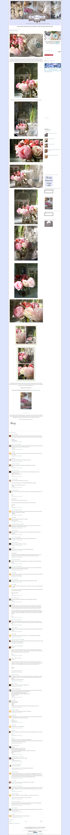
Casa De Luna (13, 627)
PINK (16, 797)
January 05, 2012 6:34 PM (16, 545)
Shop (21, 26)
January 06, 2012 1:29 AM (16, 655)
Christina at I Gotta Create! (15, 509)
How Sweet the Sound (35, 390)
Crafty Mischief (13, 542)
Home (18, 26)
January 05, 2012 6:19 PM (16, 515)
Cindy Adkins (13, 530)
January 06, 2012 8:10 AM (16, 697)
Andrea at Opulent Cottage (15, 444)
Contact (38, 26)
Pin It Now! (10, 32)
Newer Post (10, 821)
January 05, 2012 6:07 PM (16, 487)
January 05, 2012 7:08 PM (16, 570)
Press (27, 26)
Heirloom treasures (14, 709)
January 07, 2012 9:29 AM (16, 783)
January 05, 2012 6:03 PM (16, 441)
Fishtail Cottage (13, 579)
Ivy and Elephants (14, 490)
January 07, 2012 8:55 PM (16, 805)
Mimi (12, 814)
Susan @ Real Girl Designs (15, 764)
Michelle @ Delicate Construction (16, 756)
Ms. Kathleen (13, 683)
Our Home (43, 26)
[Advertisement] (53, 80)
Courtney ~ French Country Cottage (16, 639)
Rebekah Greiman (14, 674)
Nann (12, 604)
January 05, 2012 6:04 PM (16, 449)
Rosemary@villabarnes (14, 559)
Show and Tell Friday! (13, 30)
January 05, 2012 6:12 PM (16, 496)
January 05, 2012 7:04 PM (16, 563)
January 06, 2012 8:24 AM (16, 707)
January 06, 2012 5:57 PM (16, 735)
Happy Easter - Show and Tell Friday (52, 155)
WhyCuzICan (13, 479)
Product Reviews (49, 26)
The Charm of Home (14, 463)
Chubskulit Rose (13, 793)
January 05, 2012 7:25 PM (16, 576)
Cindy (12, 730)
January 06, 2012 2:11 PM (16, 712)
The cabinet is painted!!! (51, 144)
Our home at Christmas (50, 138)
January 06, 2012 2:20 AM (16, 672)
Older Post (41, 821)
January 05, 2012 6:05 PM (16, 467)
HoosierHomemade (14, 470)
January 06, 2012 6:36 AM (16, 686)
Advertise (34, 26)
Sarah (12, 547)
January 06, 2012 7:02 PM (16, 754)
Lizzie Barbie (13, 807)
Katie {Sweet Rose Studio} (15, 619)
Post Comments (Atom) (16, 823)
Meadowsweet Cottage (14, 801)
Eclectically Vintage (14, 597)
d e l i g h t (13, 780)
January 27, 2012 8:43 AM (16, 817)
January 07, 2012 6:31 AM (16, 769)
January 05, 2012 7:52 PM (16, 601)
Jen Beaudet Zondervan (14, 688)
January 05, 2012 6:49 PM (16, 557)
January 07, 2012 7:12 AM (16, 778)
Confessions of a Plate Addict (15, 566)
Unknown (12, 517)
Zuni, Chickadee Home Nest (15, 786)
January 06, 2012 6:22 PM (16, 743)
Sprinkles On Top (40, 828)
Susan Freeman (13, 434)
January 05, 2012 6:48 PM (16, 550)
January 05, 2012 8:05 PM (16, 617)
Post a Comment (11, 819)
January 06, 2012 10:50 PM (16, 761)
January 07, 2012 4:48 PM (16, 791)
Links (30, 26)
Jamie (12, 458)
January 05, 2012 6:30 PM (16, 534)
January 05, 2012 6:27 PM (16, 521)
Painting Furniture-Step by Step (52, 133)
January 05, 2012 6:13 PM (16, 507)
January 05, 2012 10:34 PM (16, 643)
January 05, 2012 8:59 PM (16, 631)
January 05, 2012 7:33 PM (16, 595)
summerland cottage (14, 745)
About (24, 26)
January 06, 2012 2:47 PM (16, 722)
